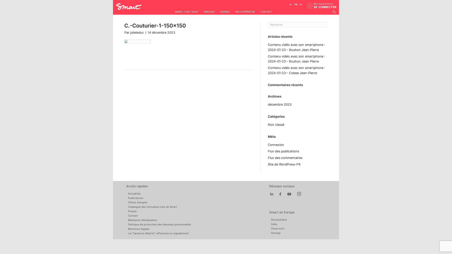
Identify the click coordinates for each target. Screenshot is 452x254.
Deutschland (279, 219)
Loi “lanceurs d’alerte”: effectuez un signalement (158, 233)
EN (300, 4)
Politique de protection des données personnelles (159, 224)
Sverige (276, 233)
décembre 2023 (280, 104)
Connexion (276, 145)
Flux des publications (283, 151)
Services (209, 11)
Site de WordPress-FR (284, 164)
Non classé (276, 124)
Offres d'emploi (137, 202)
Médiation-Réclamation (142, 220)
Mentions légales (139, 229)
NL (290, 4)
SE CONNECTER (325, 7)
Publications (135, 198)
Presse (132, 211)
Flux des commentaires (285, 158)
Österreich (277, 228)
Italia (274, 224)
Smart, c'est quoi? (186, 11)
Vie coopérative (245, 11)
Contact (266, 11)
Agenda (225, 11)
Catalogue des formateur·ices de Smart (152, 206)
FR (295, 4)
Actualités (134, 193)
